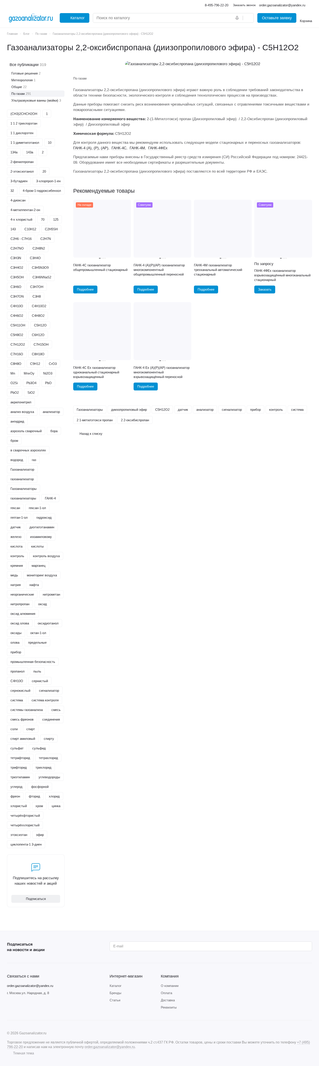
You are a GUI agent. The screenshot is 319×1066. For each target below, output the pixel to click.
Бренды (115, 993)
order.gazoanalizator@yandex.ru (30, 986)
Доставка (168, 1000)
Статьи (115, 1000)
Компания (170, 976)
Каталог (115, 986)
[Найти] (248, 18)
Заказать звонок (244, 5)
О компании (169, 986)
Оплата (166, 993)
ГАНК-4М (137, 148)
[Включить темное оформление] (310, 5)
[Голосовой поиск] (238, 18)
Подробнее (85, 289)
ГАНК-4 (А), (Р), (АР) (90, 148)
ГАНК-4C (119, 148)
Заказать (264, 289)
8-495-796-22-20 (216, 5)
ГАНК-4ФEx (158, 148)
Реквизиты (169, 1007)
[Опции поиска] (228, 18)
